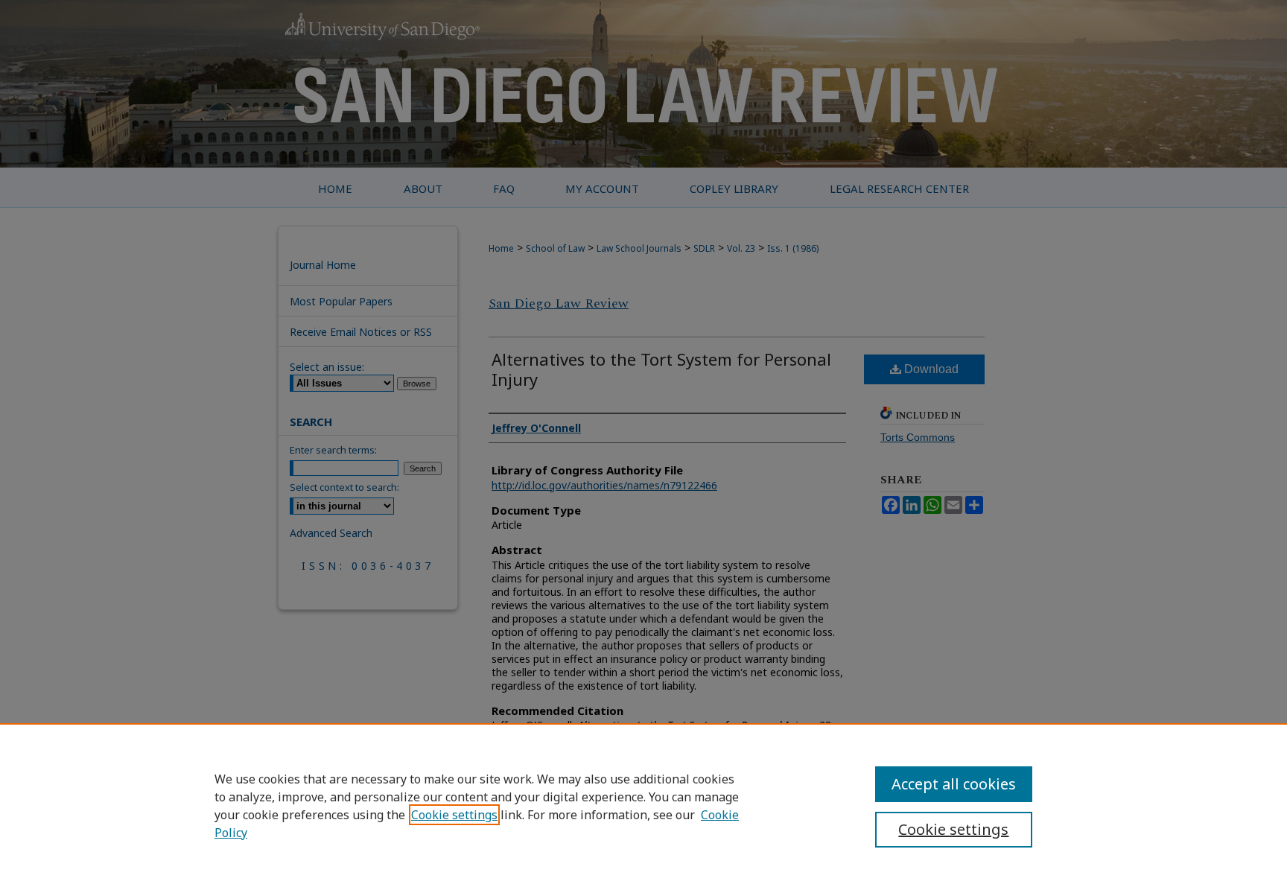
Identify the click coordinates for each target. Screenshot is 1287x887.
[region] (643, 805)
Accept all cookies (954, 784)
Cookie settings (454, 815)
